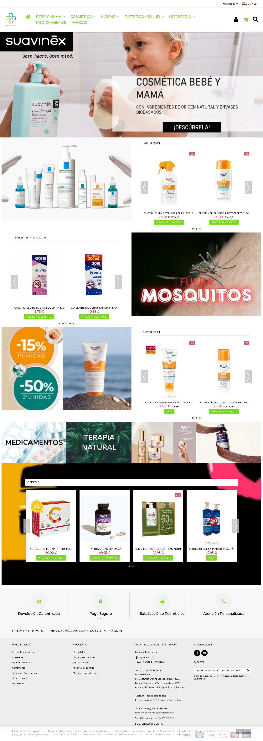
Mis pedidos (79, 652)
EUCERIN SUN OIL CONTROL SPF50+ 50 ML (224, 402)
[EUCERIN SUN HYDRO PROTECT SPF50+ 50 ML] (223, 180)
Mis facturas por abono (84, 657)
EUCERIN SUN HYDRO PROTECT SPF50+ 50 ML (224, 215)
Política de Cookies (106, 734)
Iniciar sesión (236, 19)
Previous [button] (144, 187)
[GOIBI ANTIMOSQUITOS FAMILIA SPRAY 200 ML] (94, 275)
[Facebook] (197, 653)
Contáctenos (18, 667)
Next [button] (248, 187)
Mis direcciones (81, 662)
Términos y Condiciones (24, 673)
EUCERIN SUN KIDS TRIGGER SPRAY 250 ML (169, 213)
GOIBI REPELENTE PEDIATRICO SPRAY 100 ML (39, 309)
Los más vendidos (21, 662)
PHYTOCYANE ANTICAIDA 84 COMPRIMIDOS (104, 550)
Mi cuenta (80, 644)
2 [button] (196, 229)
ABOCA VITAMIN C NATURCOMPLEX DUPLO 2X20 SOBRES (51, 550)
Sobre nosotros (19, 678)
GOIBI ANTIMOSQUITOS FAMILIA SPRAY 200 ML (94, 309)
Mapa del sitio (19, 683)
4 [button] (70, 323)
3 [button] (200, 229)
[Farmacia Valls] (11, 19)
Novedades (17, 657)
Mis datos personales (83, 667)
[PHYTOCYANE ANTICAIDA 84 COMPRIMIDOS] (104, 519)
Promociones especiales (24, 652)
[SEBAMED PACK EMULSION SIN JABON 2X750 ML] (158, 519)
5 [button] (73, 323)
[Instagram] (204, 653)
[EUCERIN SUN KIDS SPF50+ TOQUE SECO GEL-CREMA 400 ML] (169, 369)
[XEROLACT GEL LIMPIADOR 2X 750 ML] (211, 519)
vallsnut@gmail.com (152, 724)
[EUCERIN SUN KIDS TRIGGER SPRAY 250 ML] (169, 180)
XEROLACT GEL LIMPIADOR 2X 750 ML (211, 548)
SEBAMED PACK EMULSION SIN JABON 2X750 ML (158, 550)
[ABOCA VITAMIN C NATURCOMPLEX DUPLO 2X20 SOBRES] (51, 519)
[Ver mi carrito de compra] (245, 19)
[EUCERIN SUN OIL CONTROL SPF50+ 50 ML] (223, 369)
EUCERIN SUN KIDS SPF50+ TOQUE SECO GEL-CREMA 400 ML (169, 404)
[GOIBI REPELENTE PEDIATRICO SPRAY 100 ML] (39, 275)
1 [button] (193, 229)
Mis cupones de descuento (86, 673)
